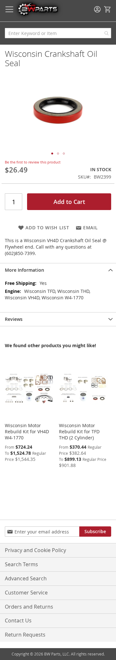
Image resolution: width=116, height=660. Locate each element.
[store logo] (37, 9)
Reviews (14, 319)
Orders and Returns (29, 606)
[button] (52, 153)
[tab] (58, 270)
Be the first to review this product (33, 162)
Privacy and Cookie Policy (35, 550)
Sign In (97, 9)
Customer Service (26, 592)
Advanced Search (26, 578)
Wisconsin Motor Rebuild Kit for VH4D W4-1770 (27, 431)
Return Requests (25, 634)
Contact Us (18, 620)
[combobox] (58, 33)
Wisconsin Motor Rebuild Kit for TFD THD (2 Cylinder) (79, 431)
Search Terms (21, 564)
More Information (24, 270)
